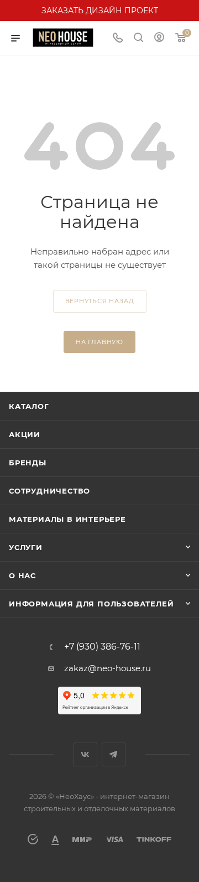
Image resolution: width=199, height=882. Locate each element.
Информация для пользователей (91, 603)
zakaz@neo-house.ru (107, 668)
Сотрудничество (49, 490)
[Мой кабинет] (159, 38)
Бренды (27, 462)
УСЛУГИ (26, 547)
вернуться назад (99, 301)
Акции (24, 434)
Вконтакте (85, 754)
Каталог (29, 406)
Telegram (113, 754)
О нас (22, 575)
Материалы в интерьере (67, 519)
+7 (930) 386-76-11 (102, 646)
